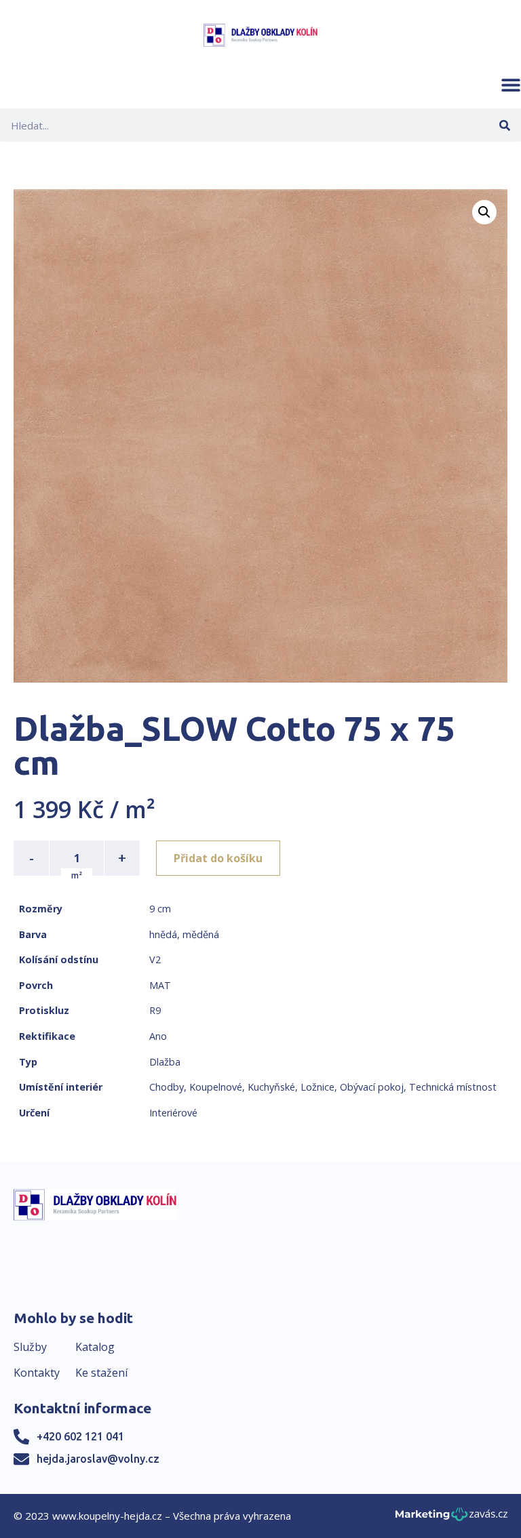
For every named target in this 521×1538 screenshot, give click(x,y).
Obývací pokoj (372, 1086)
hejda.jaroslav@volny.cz (98, 1459)
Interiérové (173, 1112)
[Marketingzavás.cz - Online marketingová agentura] (451, 1518)
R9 (155, 1010)
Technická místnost (453, 1086)
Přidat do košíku (218, 858)
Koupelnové (215, 1086)
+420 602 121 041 (80, 1436)
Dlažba (164, 1061)
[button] (511, 85)
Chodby (166, 1086)
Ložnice (317, 1086)
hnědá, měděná (184, 934)
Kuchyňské (271, 1086)
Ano (158, 1036)
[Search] (504, 125)
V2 (155, 959)
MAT (160, 985)
